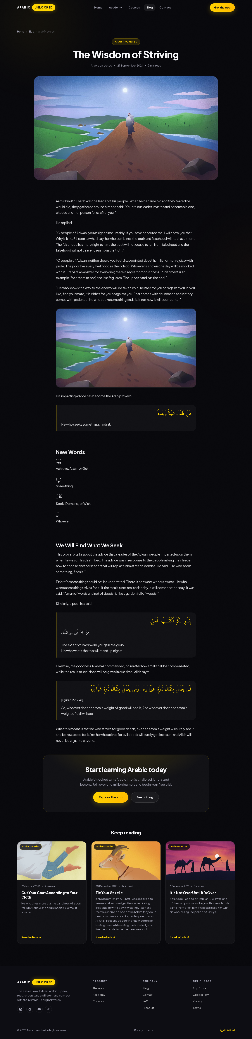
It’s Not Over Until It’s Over (193, 892)
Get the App (222, 7)
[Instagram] (20, 1009)
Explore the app (110, 797)
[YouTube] (39, 1009)
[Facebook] (29, 1009)
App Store (199, 988)
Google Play (201, 994)
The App (98, 988)
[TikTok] (48, 1009)
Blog (149, 7)
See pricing (145, 797)
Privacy (197, 1001)
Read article (31, 937)
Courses (134, 7)
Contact (165, 7)
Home (98, 7)
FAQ (145, 1001)
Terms (197, 1007)
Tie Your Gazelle (109, 892)
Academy (115, 7)
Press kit (148, 1007)
